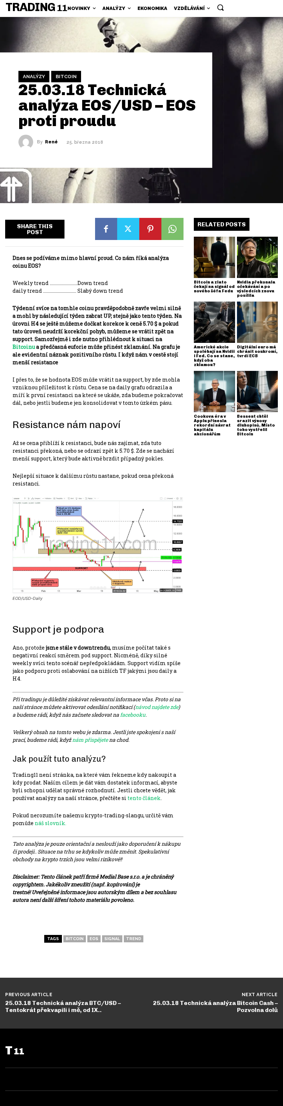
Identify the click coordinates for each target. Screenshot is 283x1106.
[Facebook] (106, 229)
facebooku (132, 714)
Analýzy (34, 76)
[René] (27, 142)
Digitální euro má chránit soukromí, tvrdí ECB (257, 351)
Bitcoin (66, 76)
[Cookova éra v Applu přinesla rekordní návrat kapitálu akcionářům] (214, 391)
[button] (220, 7)
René (51, 142)
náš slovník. (50, 823)
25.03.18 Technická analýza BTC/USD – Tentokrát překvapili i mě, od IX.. (63, 1006)
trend (133, 938)
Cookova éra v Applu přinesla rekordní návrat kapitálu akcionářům (212, 425)
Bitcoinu (24, 346)
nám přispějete (90, 739)
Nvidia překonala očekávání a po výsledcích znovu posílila (256, 289)
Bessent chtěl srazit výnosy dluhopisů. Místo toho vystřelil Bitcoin (256, 425)
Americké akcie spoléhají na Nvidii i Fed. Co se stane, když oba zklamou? (214, 356)
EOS (94, 938)
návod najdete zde (156, 706)
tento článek (144, 797)
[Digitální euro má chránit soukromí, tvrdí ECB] (257, 322)
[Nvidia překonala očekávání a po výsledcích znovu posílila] (257, 257)
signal (112, 938)
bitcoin (75, 938)
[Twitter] (128, 229)
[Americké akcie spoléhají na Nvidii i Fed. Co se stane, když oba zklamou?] (214, 322)
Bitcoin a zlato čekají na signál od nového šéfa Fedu (214, 286)
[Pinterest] (150, 229)
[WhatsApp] (172, 229)
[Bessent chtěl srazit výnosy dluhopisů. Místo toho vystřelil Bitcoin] (257, 391)
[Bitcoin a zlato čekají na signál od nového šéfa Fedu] (214, 257)
